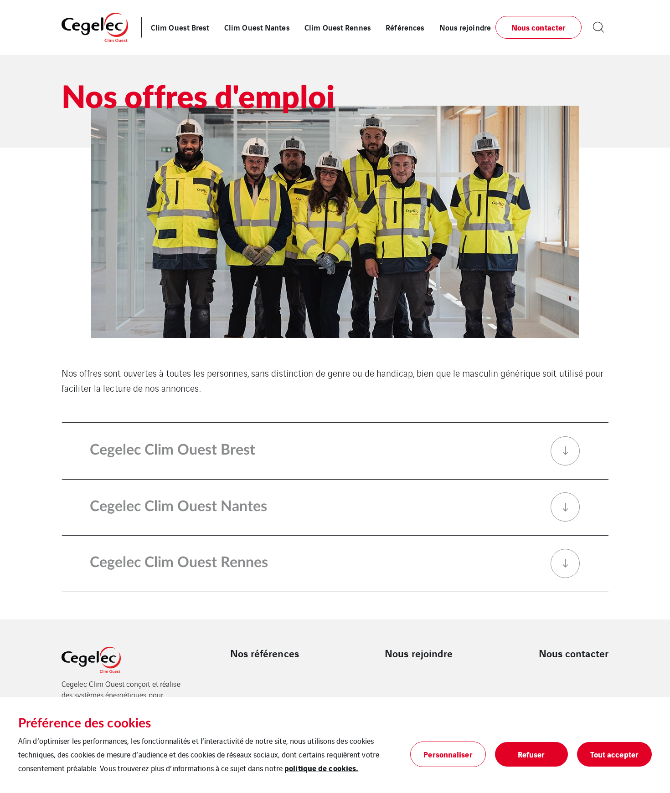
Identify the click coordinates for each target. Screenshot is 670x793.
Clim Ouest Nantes (257, 27)
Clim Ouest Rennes (337, 27)
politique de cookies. (321, 767)
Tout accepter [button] (614, 754)
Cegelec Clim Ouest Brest (172, 450)
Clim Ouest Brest (180, 27)
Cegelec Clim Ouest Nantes (178, 506)
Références (405, 27)
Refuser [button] (531, 754)
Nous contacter (573, 653)
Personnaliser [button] (447, 754)
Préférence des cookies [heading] (84, 723)
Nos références (264, 653)
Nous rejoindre (465, 27)
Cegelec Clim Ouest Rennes (179, 562)
